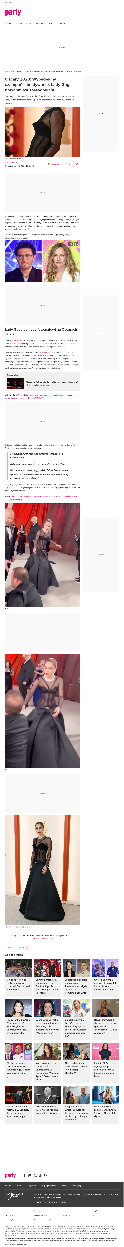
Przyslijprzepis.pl (69, 1220)
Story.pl (94, 1220)
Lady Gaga (22, 947)
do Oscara (46, 352)
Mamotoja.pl (38, 1211)
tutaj (25, 1244)
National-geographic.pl (42, 1220)
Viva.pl (94, 1211)
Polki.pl (65, 1211)
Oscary (9, 947)
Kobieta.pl (66, 1215)
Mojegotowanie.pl (40, 1215)
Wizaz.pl (95, 1215)
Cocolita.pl (9, 1220)
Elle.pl (7, 1211)
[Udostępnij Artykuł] (76, 164)
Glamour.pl (9, 1215)
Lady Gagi (18, 340)
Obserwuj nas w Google (60, 164)
